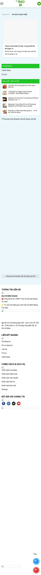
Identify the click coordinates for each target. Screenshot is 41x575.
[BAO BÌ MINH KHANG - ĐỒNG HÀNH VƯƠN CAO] (20, 3)
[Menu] (2, 3)
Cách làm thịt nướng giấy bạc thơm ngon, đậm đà (21, 86)
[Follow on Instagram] (9, 403)
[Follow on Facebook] (3, 403)
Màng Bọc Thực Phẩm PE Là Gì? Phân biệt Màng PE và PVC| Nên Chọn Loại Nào (22, 105)
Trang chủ (5, 14)
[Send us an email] (14, 403)
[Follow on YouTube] (18, 403)
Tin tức (4, 74)
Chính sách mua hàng (9, 370)
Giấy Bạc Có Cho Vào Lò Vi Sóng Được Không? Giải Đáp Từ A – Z (23, 99)
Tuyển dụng (6, 70)
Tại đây (5, 308)
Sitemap (5, 389)
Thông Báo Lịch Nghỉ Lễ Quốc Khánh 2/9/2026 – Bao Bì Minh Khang (20, 92)
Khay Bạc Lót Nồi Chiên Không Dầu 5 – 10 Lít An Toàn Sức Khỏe (22, 111)
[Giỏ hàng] (39, 3)
